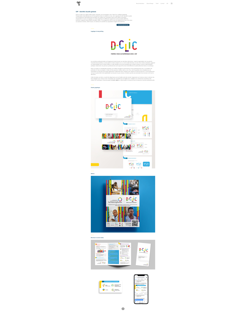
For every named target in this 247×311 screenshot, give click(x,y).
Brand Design (150, 3)
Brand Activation (140, 3)
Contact (162, 3)
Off (167, 3)
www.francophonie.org (123, 24)
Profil (157, 3)
